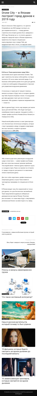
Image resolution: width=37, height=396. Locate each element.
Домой (4, 6)
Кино (3, 346)
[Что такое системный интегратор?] (18, 285)
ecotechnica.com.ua (15, 211)
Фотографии (5, 294)
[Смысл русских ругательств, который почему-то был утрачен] (18, 310)
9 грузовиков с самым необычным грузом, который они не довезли (18, 233)
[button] (34, 2)
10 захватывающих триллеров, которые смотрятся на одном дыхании (15, 381)
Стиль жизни (10, 6)
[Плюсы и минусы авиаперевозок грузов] (18, 258)
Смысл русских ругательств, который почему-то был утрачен (16, 323)
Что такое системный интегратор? (17, 297)
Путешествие (5, 266)
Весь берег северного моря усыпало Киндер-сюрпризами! (21, 243)
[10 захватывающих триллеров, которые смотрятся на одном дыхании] (18, 367)
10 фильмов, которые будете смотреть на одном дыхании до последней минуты (16, 351)
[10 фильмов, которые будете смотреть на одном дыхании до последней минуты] (18, 337)
